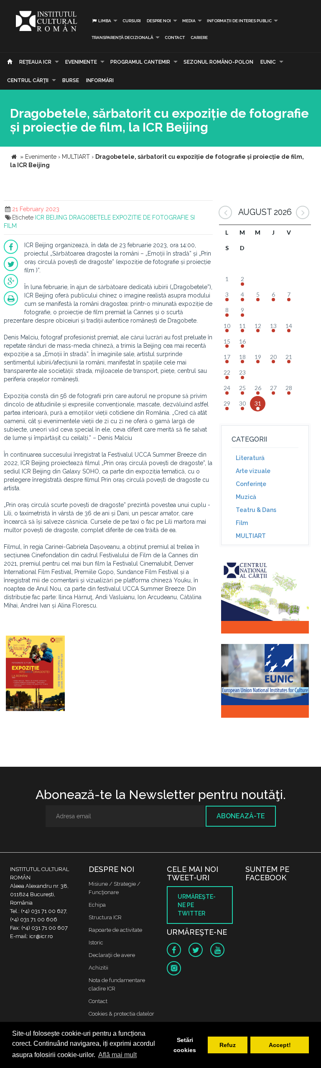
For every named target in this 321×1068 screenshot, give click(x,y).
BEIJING (56, 217)
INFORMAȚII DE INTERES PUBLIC (239, 20)
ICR (39, 217)
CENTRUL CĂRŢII (27, 80)
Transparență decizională (122, 37)
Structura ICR (105, 917)
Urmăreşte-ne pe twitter (197, 905)
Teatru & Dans (256, 510)
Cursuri (131, 20)
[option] (35, 674)
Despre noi (159, 20)
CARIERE (199, 37)
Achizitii (98, 968)
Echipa (97, 905)
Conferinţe (251, 484)
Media (189, 20)
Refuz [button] (227, 1045)
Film (242, 523)
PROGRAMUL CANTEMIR (140, 62)
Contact (175, 37)
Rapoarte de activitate (115, 930)
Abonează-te (241, 816)
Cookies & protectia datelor (121, 1014)
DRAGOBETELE (90, 217)
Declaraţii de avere (112, 955)
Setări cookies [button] (184, 1045)
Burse (70, 80)
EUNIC (268, 62)
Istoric (96, 942)
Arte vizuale (253, 471)
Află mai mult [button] (117, 1054)
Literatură (250, 458)
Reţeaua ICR (35, 62)
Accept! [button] (280, 1045)
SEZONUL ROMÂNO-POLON (218, 62)
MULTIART (251, 536)
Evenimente (81, 62)
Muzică (246, 497)
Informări (100, 80)
